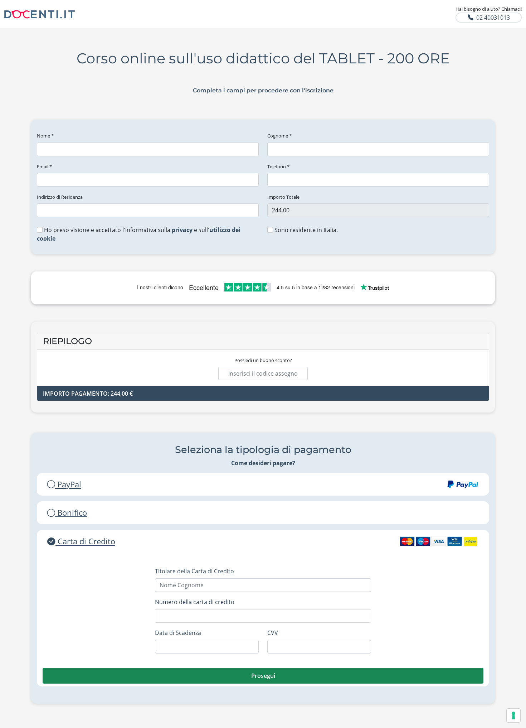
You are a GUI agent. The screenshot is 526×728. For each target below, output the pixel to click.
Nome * (45, 135)
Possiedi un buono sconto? (263, 360)
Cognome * (279, 135)
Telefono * (278, 166)
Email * (44, 166)
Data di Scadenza (178, 633)
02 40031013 (493, 17)
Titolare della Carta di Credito (194, 571)
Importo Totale (283, 197)
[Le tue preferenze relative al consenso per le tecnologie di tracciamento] (513, 715)
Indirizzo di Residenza (60, 197)
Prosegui (263, 676)
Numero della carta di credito (194, 602)
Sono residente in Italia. (305, 230)
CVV (272, 633)
